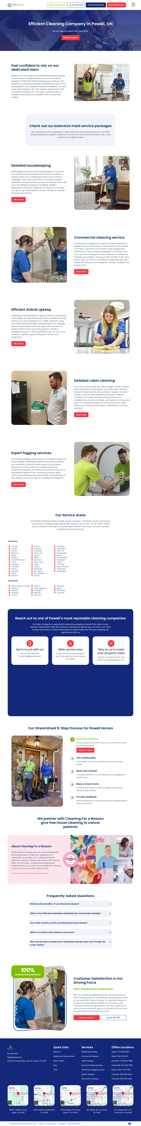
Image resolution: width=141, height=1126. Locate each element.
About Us (56, 1052)
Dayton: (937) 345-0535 (121, 1070)
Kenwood (60, 586)
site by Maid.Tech (74, 1124)
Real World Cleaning (37, 81)
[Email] (130, 1124)
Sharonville (61, 590)
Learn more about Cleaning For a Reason (29, 873)
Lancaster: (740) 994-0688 (122, 1061)
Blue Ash (37, 593)
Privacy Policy (51, 1124)
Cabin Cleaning (87, 1061)
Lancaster (38, 560)
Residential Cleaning (89, 1052)
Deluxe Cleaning (88, 1074)
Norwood (37, 595)
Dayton (14, 569)
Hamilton (14, 588)
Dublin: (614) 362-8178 (120, 1056)
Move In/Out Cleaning (90, 1079)
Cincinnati (86, 521)
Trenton (14, 595)
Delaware (15, 571)
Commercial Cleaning (90, 1056)
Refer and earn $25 (57, 5)
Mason (59, 588)
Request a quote (70, 38)
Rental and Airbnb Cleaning (92, 1065)
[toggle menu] (133, 5)
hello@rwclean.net (32, 656)
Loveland (14, 593)
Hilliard (36, 557)
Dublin (56, 524)
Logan (36, 564)
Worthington (61, 571)
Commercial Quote (96, 5)
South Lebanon (40, 588)
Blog (55, 1065)
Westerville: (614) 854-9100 (122, 1065)
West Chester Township (20, 586)
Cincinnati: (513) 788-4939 (122, 1079)
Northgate (38, 590)
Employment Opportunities (63, 1056)
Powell (59, 555)
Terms (41, 1124)
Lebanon (14, 590)
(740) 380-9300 (123, 1052)
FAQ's (55, 1070)
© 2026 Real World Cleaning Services (23, 1124)
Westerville (64, 524)
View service (18, 199)
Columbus (76, 521)
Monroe (37, 586)
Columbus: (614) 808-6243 (122, 1074)
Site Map (62, 1124)
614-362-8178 (77, 5)
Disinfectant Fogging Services (93, 1070)
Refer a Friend (58, 1061)
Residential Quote (116, 5)
